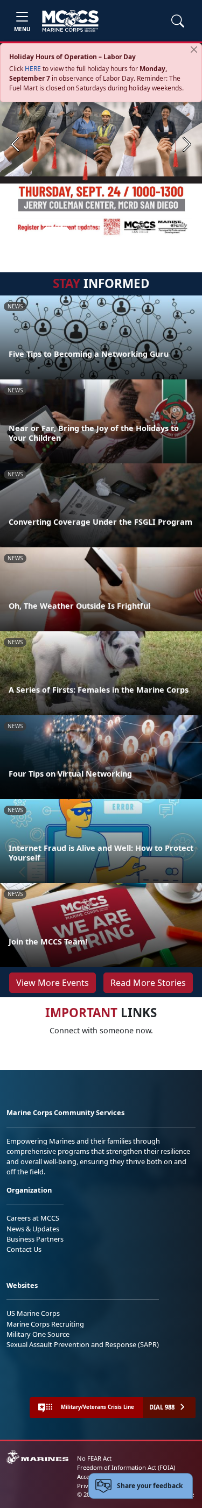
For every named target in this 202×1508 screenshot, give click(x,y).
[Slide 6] (129, 231)
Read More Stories (148, 983)
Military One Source (37, 1334)
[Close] (193, 49)
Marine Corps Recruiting (45, 1324)
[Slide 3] (90, 231)
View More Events (52, 983)
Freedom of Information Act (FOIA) (126, 1467)
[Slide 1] (56, 231)
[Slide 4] (103, 231)
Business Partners (35, 1239)
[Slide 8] (155, 231)
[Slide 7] (142, 231)
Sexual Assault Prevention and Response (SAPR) (82, 1344)
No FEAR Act (94, 1458)
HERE (33, 68)
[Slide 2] (77, 231)
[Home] (70, 21)
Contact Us (23, 1249)
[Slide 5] (116, 231)
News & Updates (32, 1229)
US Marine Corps (33, 1313)
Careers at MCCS (32, 1218)
